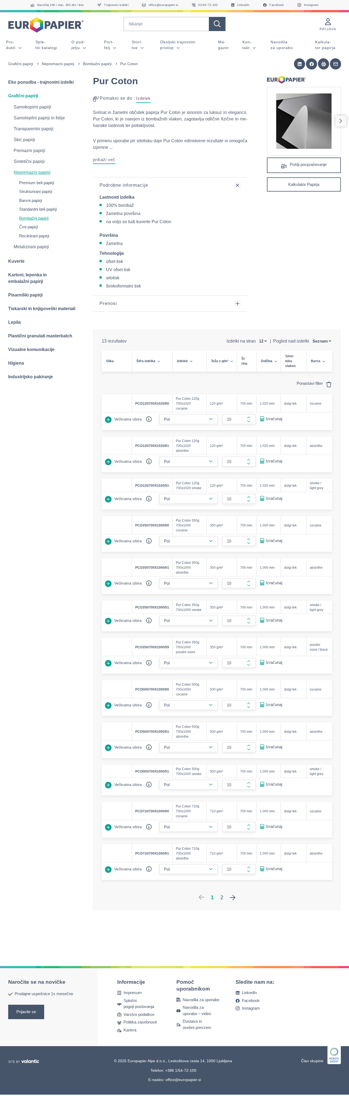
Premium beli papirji (36, 182)
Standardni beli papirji (38, 209)
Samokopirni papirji (32, 107)
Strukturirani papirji (35, 191)
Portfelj (109, 45)
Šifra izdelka (145, 361)
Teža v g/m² (219, 361)
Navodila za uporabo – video (197, 1010)
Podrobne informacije (124, 185)
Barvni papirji (30, 200)
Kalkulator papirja (325, 45)
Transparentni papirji (33, 128)
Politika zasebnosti (140, 1022)
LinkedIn (249, 992)
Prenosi (108, 303)
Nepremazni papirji (58, 64)
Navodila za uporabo (281, 45)
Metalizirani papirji (31, 246)
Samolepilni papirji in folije (39, 118)
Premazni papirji (29, 150)
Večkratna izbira (127, 419)
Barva (315, 361)
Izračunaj (274, 418)
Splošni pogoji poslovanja (139, 1003)
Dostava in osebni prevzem (197, 1024)
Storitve (137, 45)
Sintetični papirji (29, 161)
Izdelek (143, 98)
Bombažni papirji (97, 64)
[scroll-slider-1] (340, 121)
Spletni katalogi (46, 45)
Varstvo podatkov (139, 1014)
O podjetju (78, 45)
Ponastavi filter (310, 383)
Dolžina (266, 361)
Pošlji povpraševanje (308, 164)
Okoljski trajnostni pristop (177, 45)
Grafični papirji (20, 64)
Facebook (251, 1000)
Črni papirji (28, 227)
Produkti (11, 45)
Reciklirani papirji (34, 236)
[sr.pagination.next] (233, 897)
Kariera (130, 1030)
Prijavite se (26, 1011)
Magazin (223, 45)
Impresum (133, 992)
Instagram (251, 1008)
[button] (299, 64)
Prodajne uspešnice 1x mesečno (44, 993)
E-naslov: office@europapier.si (174, 1079)
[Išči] (217, 24)
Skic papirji (24, 139)
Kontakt (246, 45)
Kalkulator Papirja (303, 184)
